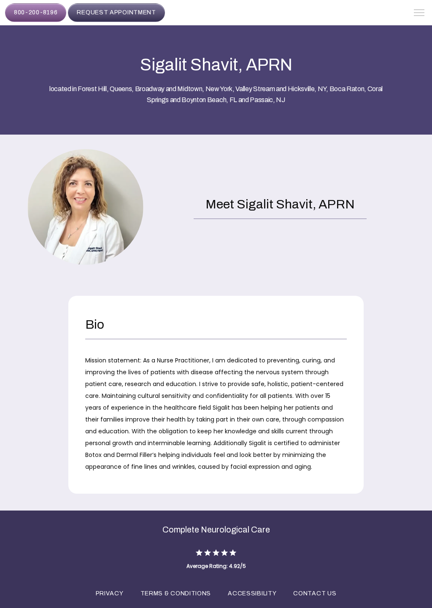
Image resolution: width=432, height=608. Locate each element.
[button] (419, 13)
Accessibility (252, 593)
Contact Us (314, 593)
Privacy (110, 593)
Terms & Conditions (175, 593)
